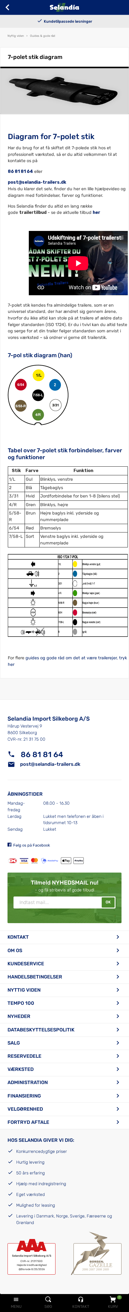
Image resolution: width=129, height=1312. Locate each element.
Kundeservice (26, 964)
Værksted (21, 1069)
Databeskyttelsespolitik (41, 1030)
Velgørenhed (25, 1109)
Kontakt (18, 937)
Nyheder (19, 1016)
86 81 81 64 (20, 171)
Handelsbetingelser (35, 977)
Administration (28, 1082)
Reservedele (24, 1056)
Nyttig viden (24, 990)
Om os (15, 950)
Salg (14, 1043)
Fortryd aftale (28, 1122)
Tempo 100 (21, 1003)
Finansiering (24, 1096)
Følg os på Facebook (31, 845)
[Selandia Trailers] (64, 7)
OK (108, 902)
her (96, 212)
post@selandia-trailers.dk (50, 764)
